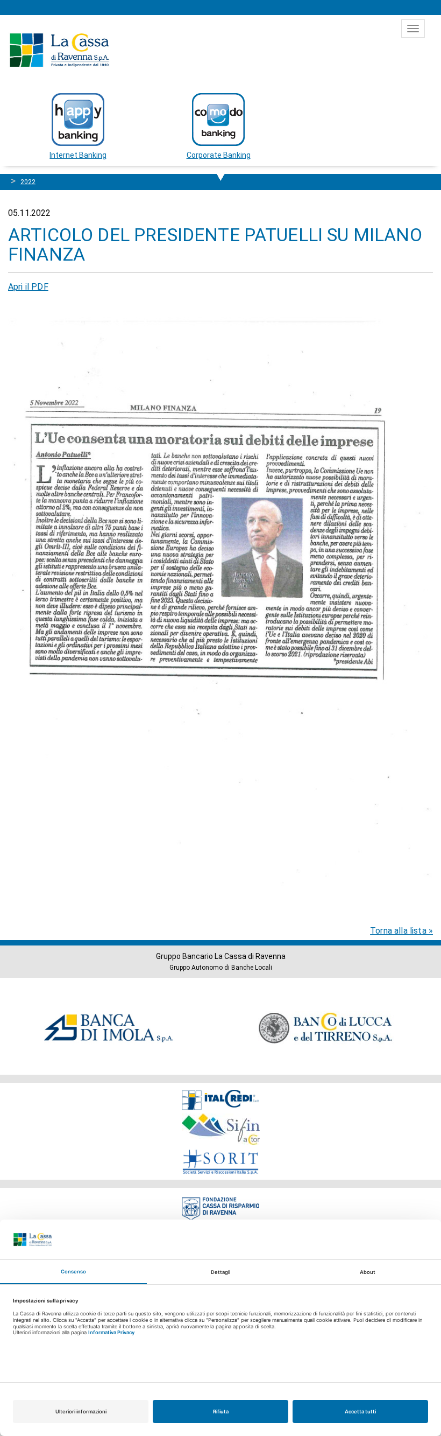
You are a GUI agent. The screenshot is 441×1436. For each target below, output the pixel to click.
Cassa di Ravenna (59, 50)
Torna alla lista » (401, 931)
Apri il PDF (28, 287)
